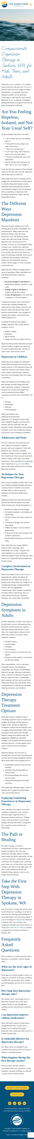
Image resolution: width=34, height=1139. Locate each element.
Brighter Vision (23, 1134)
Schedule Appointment (17, 1088)
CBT (10, 419)
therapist (19, 920)
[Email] (9, 1103)
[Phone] (14, 1103)
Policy (8, 1134)
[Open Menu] (31, 4)
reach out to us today (17, 927)
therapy (11, 100)
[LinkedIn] (24, 1103)
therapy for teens (19, 464)
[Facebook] (19, 1103)
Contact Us (17, 1094)
